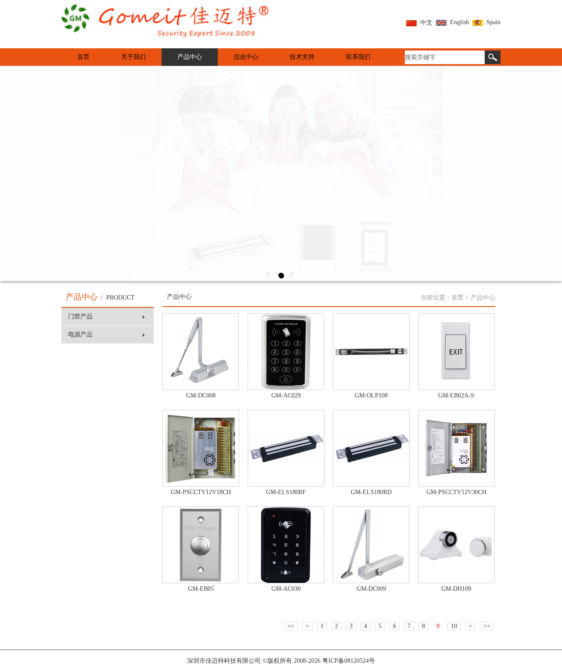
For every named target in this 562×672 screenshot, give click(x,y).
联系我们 (358, 57)
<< (290, 626)
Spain (493, 22)
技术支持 (302, 57)
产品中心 (189, 57)
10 (454, 626)
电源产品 (80, 334)
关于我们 (133, 57)
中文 (426, 22)
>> (486, 626)
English (459, 22)
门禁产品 (80, 316)
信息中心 (246, 57)
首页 (83, 57)
